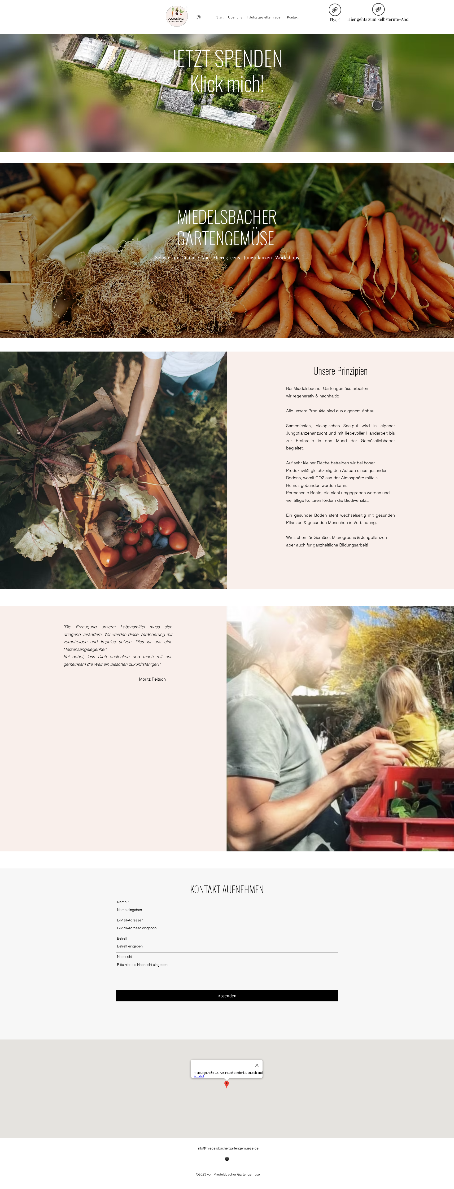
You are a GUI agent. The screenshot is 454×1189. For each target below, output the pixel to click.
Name (122, 902)
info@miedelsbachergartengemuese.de (227, 1148)
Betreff (122, 938)
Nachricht (124, 956)
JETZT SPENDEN (227, 57)
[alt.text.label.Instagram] (198, 17)
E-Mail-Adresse (129, 920)
